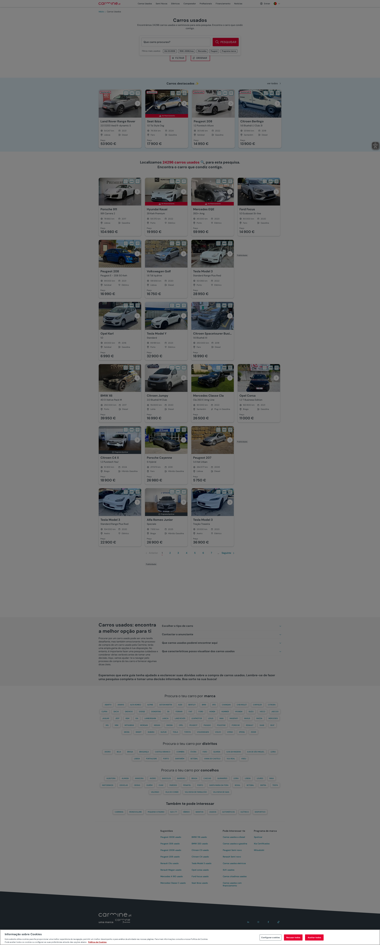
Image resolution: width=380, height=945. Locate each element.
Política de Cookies (97, 942)
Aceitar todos (314, 937)
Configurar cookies (270, 937)
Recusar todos (293, 937)
